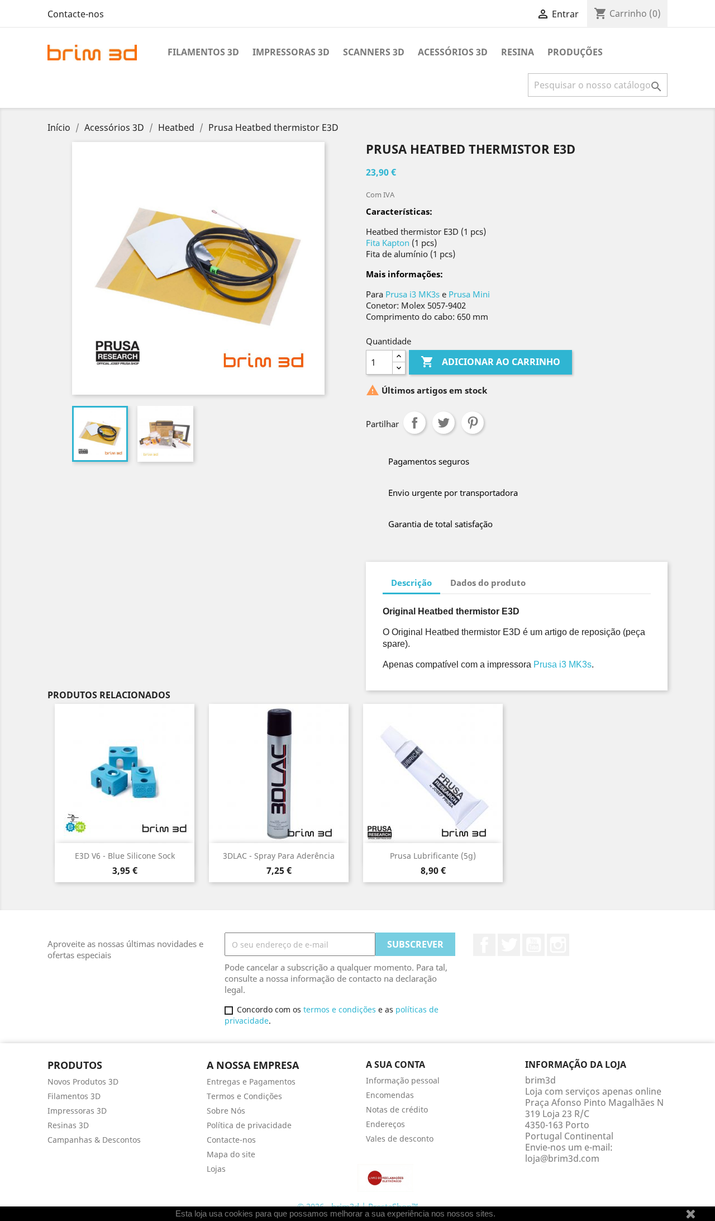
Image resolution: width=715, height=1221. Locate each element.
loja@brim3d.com (562, 1158)
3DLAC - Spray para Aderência (279, 855)
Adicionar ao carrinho (490, 361)
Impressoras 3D (291, 52)
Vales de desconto (399, 1138)
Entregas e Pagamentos (251, 1081)
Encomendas (390, 1095)
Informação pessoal (403, 1080)
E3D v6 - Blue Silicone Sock (125, 855)
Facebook (484, 945)
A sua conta (395, 1064)
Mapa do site (231, 1154)
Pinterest (472, 422)
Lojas (216, 1168)
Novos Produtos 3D (82, 1081)
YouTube (533, 945)
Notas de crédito (397, 1109)
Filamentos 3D (203, 52)
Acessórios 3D (453, 52)
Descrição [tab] (411, 582)
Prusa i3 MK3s (412, 294)
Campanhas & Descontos (94, 1139)
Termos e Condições (244, 1096)
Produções (575, 52)
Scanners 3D (373, 52)
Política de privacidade (249, 1125)
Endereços (385, 1124)
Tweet (443, 422)
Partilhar (414, 422)
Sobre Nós (226, 1110)
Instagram (558, 945)
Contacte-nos (75, 14)
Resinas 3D (68, 1125)
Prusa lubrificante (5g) (433, 855)
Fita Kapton (387, 242)
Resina (517, 52)
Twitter (509, 945)
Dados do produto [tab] (488, 582)
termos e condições (339, 1009)
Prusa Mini (469, 294)
